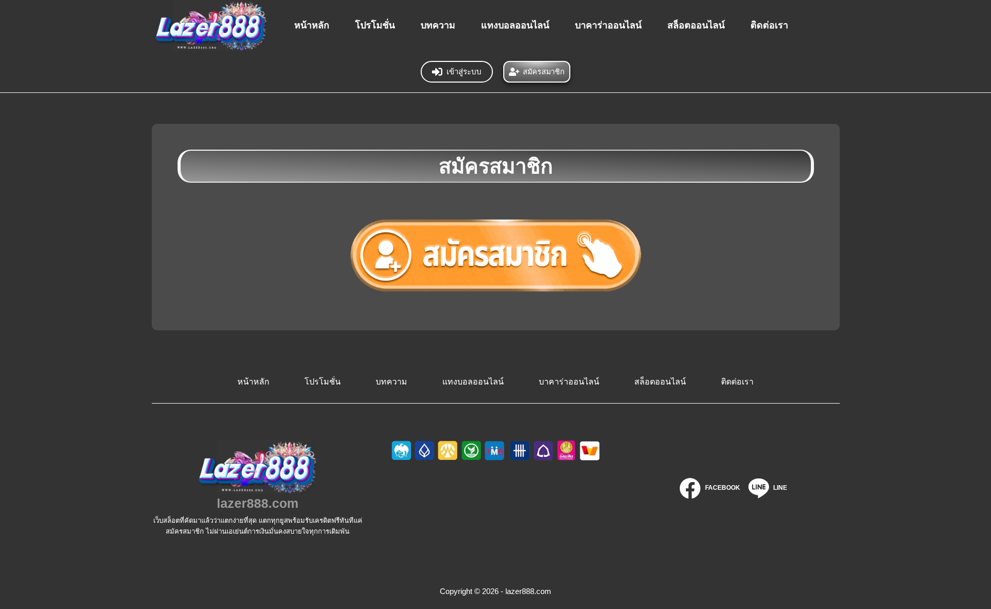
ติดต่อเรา (769, 25)
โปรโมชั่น (375, 25)
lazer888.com (257, 503)
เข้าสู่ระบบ (464, 71)
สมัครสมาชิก (544, 72)
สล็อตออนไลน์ (696, 25)
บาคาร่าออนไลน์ (608, 25)
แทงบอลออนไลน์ (515, 25)
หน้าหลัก (311, 25)
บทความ (438, 25)
